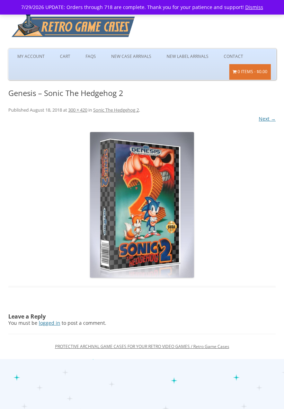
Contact (233, 56)
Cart (65, 56)
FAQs (91, 56)
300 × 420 (77, 110)
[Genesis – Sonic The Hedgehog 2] (142, 205)
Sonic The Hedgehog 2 (116, 110)
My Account (31, 56)
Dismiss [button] (254, 7)
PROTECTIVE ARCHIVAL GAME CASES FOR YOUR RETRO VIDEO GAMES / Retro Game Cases (142, 346)
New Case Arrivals (131, 56)
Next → (267, 118)
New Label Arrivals (187, 56)
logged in (49, 323)
